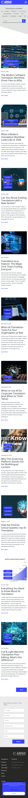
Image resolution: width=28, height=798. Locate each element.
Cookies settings (14, 789)
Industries (4, 765)
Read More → (5, 95)
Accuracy (16, 14)
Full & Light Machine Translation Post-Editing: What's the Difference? (12, 656)
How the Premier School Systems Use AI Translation (13, 527)
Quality (7, 11)
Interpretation (7, 14)
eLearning (7, 445)
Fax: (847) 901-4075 (16, 767)
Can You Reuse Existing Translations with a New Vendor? (14, 200)
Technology (22, 11)
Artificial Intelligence (11, 123)
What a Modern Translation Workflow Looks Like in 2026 (12, 137)
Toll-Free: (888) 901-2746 (17, 765)
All (2, 11)
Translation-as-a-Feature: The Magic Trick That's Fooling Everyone (11, 265)
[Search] (23, 21)
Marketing (13, 16)
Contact (3, 776)
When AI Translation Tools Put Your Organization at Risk (12, 330)
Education (5, 16)
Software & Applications (11, 61)
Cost (22, 14)
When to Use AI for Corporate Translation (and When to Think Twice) (13, 394)
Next (21, 690)
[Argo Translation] (6, 2)
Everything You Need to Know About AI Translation (12, 591)
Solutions (13, 11)
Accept (14, 793)
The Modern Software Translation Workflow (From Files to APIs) (13, 77)
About (2, 773)
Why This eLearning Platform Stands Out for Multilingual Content (12, 463)
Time (25, 16)
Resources (4, 770)
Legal (19, 16)
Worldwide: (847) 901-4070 (17, 762)
